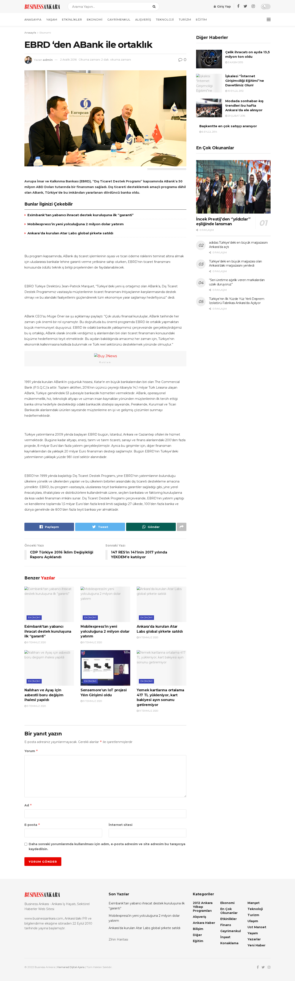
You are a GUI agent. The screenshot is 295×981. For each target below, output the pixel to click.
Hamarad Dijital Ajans (70, 967)
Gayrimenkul (118, 19)
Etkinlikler (72, 19)
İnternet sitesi (120, 825)
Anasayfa (32, 19)
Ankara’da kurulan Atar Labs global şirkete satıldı (70, 233)
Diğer (197, 935)
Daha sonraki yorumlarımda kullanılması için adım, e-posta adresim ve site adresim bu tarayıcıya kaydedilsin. (107, 846)
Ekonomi (95, 19)
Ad (28, 805)
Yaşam (51, 19)
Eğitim (201, 19)
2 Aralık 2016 (68, 59)
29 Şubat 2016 (236, 115)
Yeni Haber (256, 945)
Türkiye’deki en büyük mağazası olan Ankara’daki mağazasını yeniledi (235, 263)
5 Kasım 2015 (235, 62)
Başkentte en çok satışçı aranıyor (228, 126)
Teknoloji (165, 19)
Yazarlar (254, 939)
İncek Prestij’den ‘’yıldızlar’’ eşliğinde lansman (223, 222)
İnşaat (225, 937)
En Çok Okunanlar (229, 911)
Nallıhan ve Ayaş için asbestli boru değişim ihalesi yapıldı (43, 695)
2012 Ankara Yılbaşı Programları (203, 907)
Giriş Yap (223, 6)
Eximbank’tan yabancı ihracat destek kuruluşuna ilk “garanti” (80, 215)
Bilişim (198, 929)
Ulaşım (252, 921)
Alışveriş (143, 19)
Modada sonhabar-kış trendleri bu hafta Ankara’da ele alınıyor (244, 105)
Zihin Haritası (118, 939)
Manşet (253, 903)
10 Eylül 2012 (235, 90)
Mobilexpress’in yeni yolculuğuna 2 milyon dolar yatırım (75, 224)
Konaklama (229, 943)
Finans (225, 925)
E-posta (32, 825)
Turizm (185, 19)
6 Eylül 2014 (209, 131)
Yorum (31, 751)
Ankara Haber (204, 923)
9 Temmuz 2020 (36, 642)
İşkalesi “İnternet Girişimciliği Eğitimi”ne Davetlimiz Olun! (244, 80)
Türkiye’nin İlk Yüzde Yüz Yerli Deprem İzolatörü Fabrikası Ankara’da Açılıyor (236, 301)
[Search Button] (155, 6)
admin (48, 59)
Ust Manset (256, 927)
